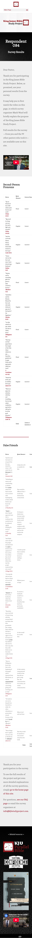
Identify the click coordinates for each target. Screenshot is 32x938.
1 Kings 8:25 (9, 658)
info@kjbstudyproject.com (15, 811)
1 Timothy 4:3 (9, 508)
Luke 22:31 (8, 253)
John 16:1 (8, 741)
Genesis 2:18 (9, 476)
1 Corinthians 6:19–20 (8, 372)
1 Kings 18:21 (9, 571)
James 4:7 (8, 386)
